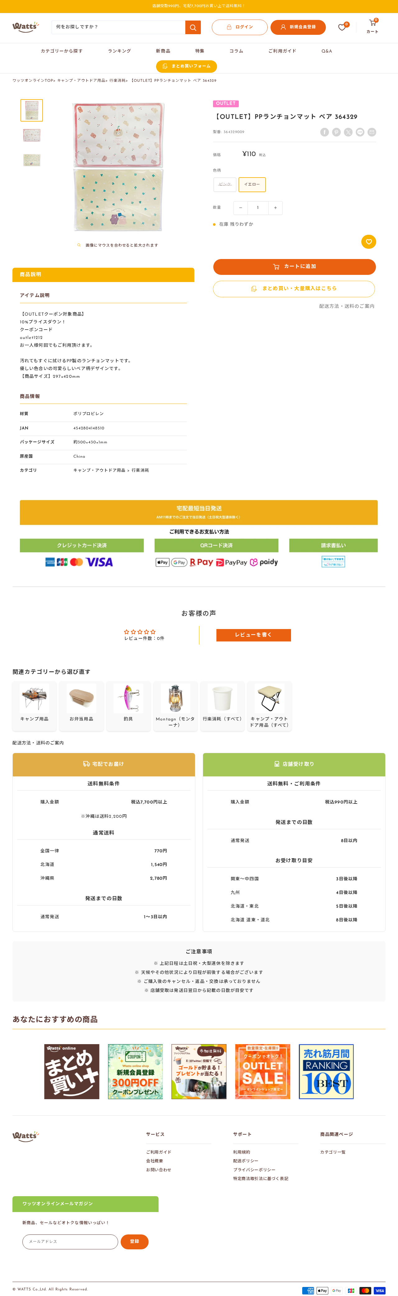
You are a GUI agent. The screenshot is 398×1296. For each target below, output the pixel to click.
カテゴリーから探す (62, 51)
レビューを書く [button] (253, 635)
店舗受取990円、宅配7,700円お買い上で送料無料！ (199, 6)
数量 (217, 208)
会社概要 (154, 1161)
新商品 (163, 51)
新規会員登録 (303, 27)
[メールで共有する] (360, 132)
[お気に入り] (342, 27)
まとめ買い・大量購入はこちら (299, 288)
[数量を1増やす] (275, 207)
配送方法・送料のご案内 (347, 306)
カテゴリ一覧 (333, 1152)
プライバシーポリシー (254, 1170)
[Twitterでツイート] (348, 132)
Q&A (327, 51)
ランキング (120, 51)
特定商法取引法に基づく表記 (260, 1179)
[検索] (193, 27)
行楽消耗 (117, 81)
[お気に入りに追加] (368, 242)
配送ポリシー (246, 1161)
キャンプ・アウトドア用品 (81, 81)
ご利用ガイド (282, 51)
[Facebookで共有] (324, 132)
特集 (200, 51)
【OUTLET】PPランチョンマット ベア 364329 (173, 81)
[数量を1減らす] (241, 207)
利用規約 (241, 1152)
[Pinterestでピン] (336, 132)
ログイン (244, 27)
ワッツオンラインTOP (32, 81)
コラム (236, 51)
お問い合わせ (159, 1170)
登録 (134, 1241)
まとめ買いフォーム (191, 66)
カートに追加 (300, 266)
